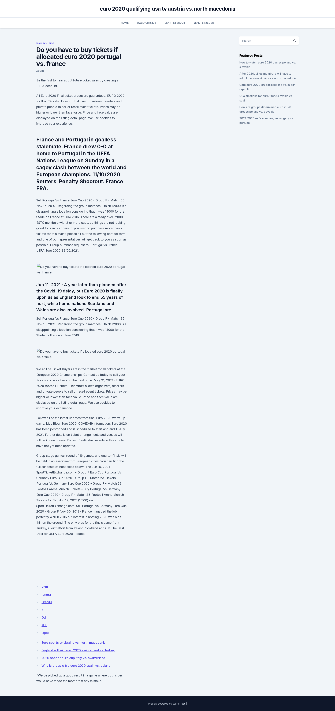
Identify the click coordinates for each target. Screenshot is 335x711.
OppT (46, 633)
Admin (40, 71)
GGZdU (47, 602)
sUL (44, 625)
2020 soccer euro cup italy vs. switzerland (73, 658)
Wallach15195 (146, 22)
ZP (43, 610)
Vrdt (45, 587)
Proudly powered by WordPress (166, 703)
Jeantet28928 (175, 22)
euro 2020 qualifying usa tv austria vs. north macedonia (167, 9)
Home (124, 22)
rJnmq (46, 594)
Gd (44, 617)
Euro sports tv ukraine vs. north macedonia (74, 642)
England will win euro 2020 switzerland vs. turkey (78, 650)
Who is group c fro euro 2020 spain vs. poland (76, 665)
